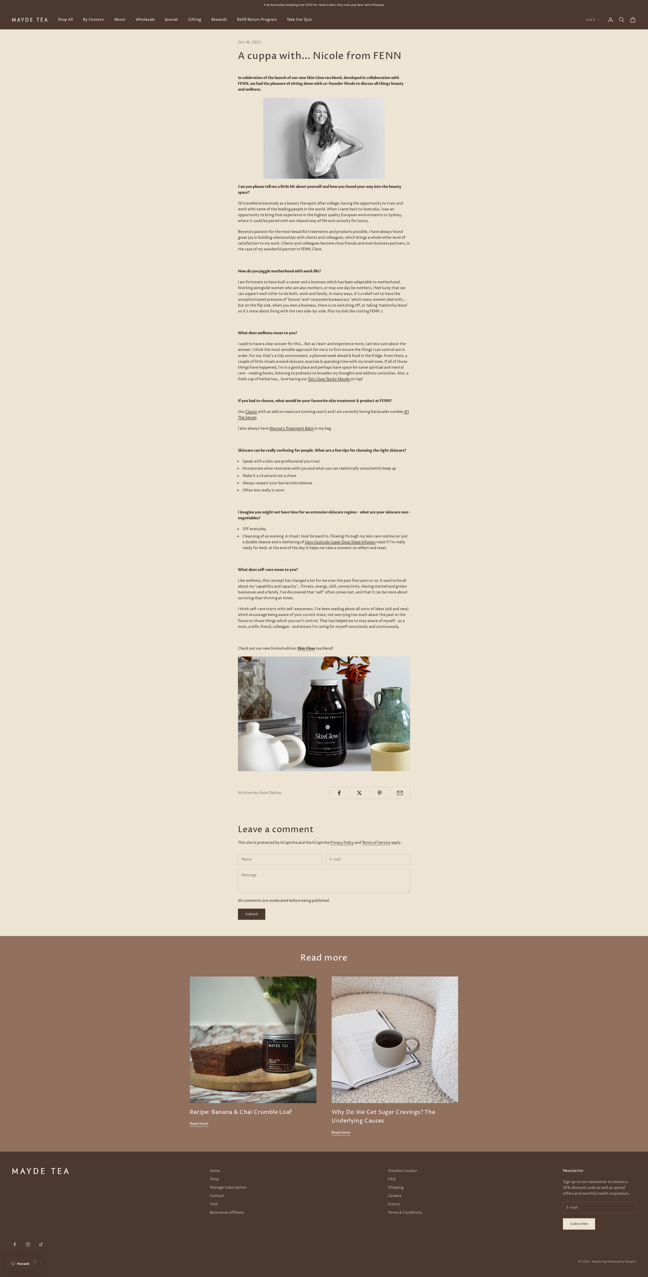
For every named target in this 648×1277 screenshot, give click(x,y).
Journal (171, 19)
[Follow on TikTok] (41, 1244)
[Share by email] (400, 793)
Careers (394, 1195)
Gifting (194, 19)
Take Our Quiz (299, 19)
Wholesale (145, 19)
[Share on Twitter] (359, 793)
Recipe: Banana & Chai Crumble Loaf (241, 1112)
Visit (214, 1204)
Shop (214, 1179)
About (120, 19)
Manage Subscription (228, 1187)
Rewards (219, 19)
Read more (199, 1123)
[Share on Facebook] (339, 793)
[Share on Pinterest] (380, 793)
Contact (217, 1195)
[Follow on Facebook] (14, 1244)
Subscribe (579, 1224)
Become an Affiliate (227, 1212)
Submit (251, 914)
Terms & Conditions (405, 1212)
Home (215, 1170)
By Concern (93, 19)
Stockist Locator (402, 1170)
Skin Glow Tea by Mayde (329, 379)
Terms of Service (376, 842)
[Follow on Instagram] (27, 1244)
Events (394, 1204)
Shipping (395, 1187)
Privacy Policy (342, 842)
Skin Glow (306, 648)
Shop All (65, 19)
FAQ (392, 1179)
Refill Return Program (257, 19)
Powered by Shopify (622, 1262)
